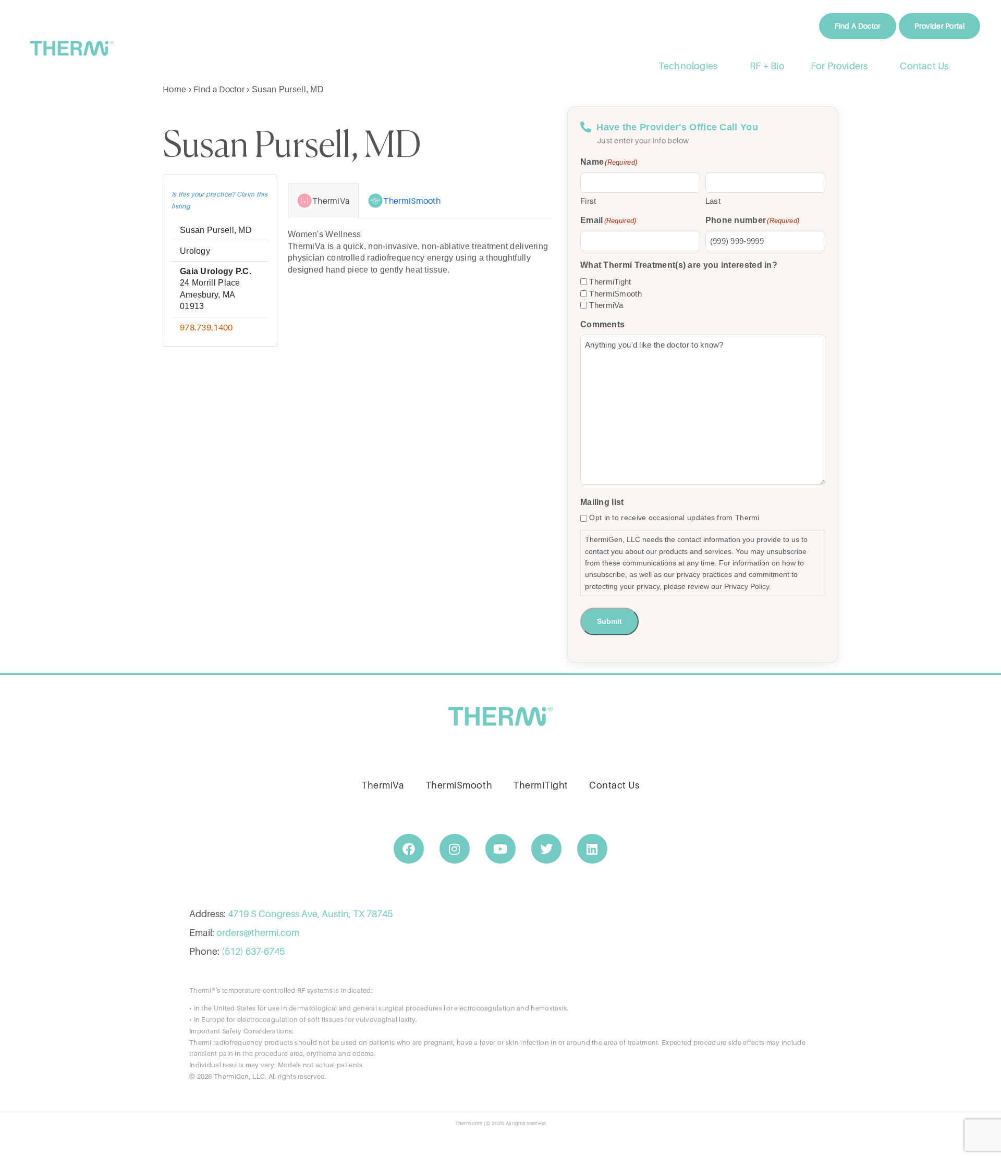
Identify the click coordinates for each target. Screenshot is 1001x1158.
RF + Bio (767, 65)
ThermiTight (610, 281)
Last (713, 200)
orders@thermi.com (257, 932)
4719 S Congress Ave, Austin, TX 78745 (310, 913)
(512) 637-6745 (253, 951)
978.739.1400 (206, 327)
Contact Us (924, 65)
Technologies (687, 65)
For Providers (839, 65)
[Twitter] (546, 849)
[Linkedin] (592, 849)
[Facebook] (409, 849)
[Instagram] (455, 849)
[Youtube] (500, 849)
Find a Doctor (219, 89)
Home (174, 89)
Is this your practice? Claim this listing (219, 200)
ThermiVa (606, 305)
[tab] (323, 200)
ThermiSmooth (615, 293)
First (588, 200)
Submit (609, 621)
